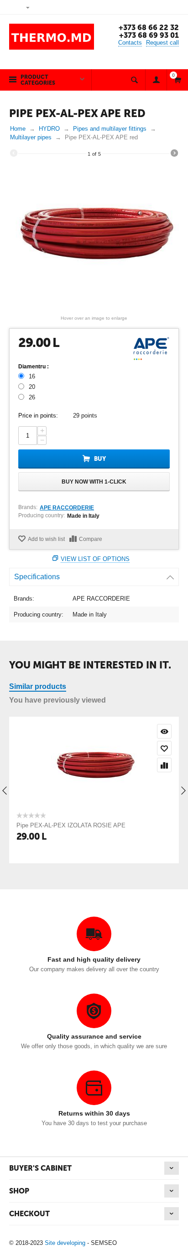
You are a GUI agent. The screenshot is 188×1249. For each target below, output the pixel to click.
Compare (90, 539)
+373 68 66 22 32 (149, 27)
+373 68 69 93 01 (149, 35)
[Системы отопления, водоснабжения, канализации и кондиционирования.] (51, 36)
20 (32, 386)
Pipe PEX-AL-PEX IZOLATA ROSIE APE (70, 825)
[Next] (174, 154)
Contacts (130, 42)
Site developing (65, 1242)
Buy (100, 458)
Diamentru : (33, 366)
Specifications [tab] (37, 577)
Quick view (164, 731)
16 (32, 376)
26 (32, 397)
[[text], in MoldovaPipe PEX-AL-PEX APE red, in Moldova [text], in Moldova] (94, 237)
